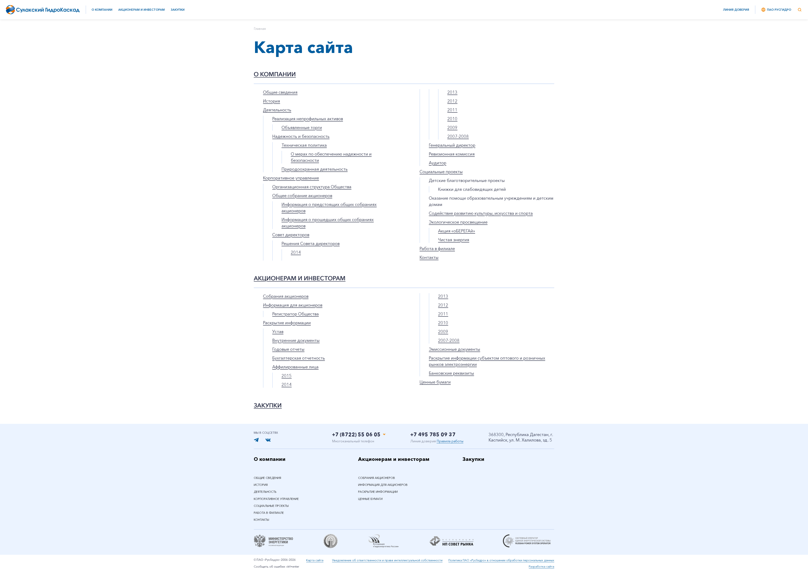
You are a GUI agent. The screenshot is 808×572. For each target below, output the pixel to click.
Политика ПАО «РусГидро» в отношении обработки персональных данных (501, 560)
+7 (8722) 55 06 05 (356, 434)
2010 (452, 118)
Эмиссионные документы (454, 349)
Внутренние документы (296, 340)
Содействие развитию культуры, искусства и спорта (481, 213)
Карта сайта (314, 560)
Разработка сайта (541, 566)
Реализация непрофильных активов (307, 118)
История (271, 101)
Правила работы (450, 441)
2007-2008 (458, 136)
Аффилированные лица (295, 366)
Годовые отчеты (288, 349)
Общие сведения (280, 92)
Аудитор (437, 162)
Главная (260, 28)
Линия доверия (736, 10)
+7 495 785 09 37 (433, 434)
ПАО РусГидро (779, 10)
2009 (452, 127)
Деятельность (277, 109)
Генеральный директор (452, 145)
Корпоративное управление (291, 178)
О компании (102, 10)
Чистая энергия (453, 239)
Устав (277, 331)
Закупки (178, 10)
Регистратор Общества (295, 313)
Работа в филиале (437, 248)
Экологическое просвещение (458, 222)
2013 (452, 92)
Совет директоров (290, 234)
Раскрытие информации (287, 322)
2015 (287, 375)
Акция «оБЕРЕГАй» (456, 230)
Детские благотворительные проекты (467, 180)
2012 (452, 101)
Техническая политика (304, 145)
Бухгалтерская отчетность (298, 358)
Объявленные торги (302, 127)
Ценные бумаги (435, 382)
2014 (296, 252)
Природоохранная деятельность (315, 169)
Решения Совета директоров (311, 243)
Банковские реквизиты (451, 373)
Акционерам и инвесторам (141, 10)
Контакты (429, 257)
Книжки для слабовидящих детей (472, 189)
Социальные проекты (441, 171)
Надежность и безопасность (301, 136)
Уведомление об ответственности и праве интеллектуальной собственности (387, 560)
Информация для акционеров (292, 305)
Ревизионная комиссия (452, 154)
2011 (452, 109)
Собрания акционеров (285, 296)
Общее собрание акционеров (302, 195)
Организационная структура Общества (311, 186)
